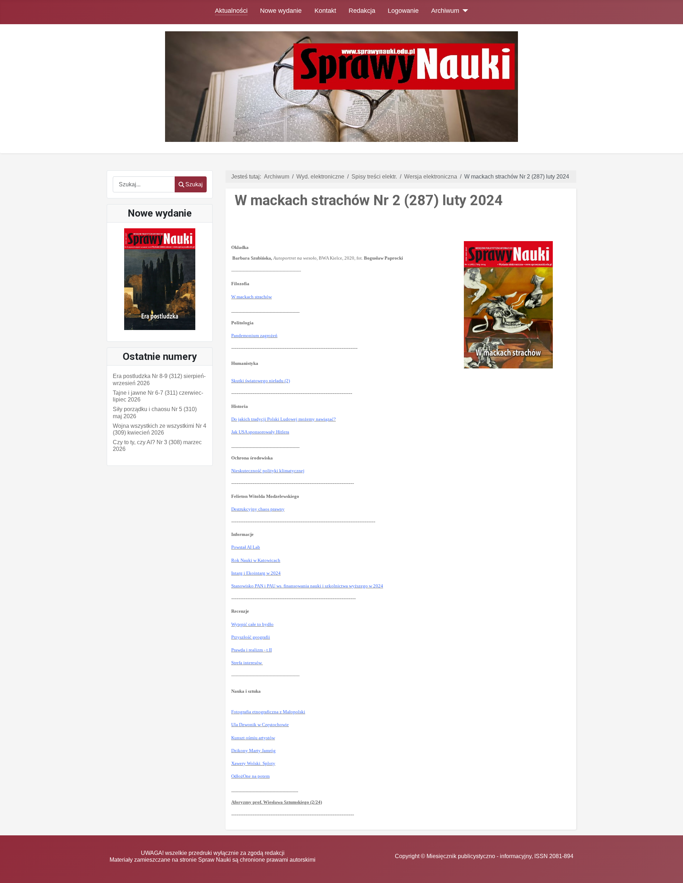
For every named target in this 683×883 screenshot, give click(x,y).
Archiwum (445, 10)
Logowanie (403, 10)
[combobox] (144, 184)
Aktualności (231, 10)
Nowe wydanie (281, 10)
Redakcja (362, 10)
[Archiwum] (463, 10)
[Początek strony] (670, 870)
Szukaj (194, 184)
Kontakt (325, 10)
